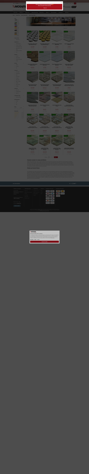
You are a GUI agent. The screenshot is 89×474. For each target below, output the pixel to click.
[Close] (61, 2)
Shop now (45, 7)
